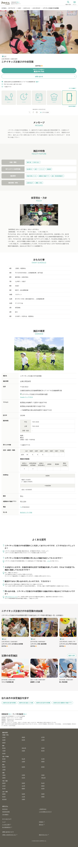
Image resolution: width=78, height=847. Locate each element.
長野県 (42, 761)
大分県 (23, 796)
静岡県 (42, 767)
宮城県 (3, 740)
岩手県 (42, 737)
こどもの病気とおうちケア (45, 811)
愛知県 (3, 767)
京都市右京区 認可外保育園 (43, 702)
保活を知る (5, 809)
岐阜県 (23, 767)
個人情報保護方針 (6, 827)
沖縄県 (23, 799)
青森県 (23, 737)
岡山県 (42, 783)
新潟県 (3, 759)
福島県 (3, 742)
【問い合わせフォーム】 (11, 596)
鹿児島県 (4, 799)
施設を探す (5, 732)
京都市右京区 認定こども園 (26, 702)
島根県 (23, 783)
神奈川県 (24, 748)
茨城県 (23, 750)
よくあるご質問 (6, 824)
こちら (48, 561)
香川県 (3, 788)
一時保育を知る (42, 809)
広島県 (3, 786)
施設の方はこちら (43, 834)
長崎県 (42, 794)
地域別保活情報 (6, 811)
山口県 (23, 786)
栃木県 (42, 750)
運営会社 (41, 824)
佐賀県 (23, 794)
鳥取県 (3, 783)
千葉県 (3, 750)
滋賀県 (3, 777)
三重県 (3, 769)
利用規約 (41, 822)
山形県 (42, 740)
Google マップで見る (26, 397)
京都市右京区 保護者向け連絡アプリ (62, 702)
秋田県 (23, 740)
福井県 (3, 761)
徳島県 (42, 786)
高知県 (42, 788)
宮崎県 (42, 796)
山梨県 (23, 761)
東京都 (3, 748)
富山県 (23, 759)
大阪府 (3, 775)
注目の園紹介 (5, 814)
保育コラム (5, 806)
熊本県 (3, 796)
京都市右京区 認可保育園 (9, 702)
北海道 (3, 737)
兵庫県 (23, 775)
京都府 (42, 775)
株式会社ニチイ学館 (26, 512)
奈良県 (23, 777)
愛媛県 (23, 788)
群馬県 (3, 753)
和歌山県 (43, 777)
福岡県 (3, 794)
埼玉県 (42, 748)
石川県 (42, 759)
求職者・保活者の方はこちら (9, 834)
